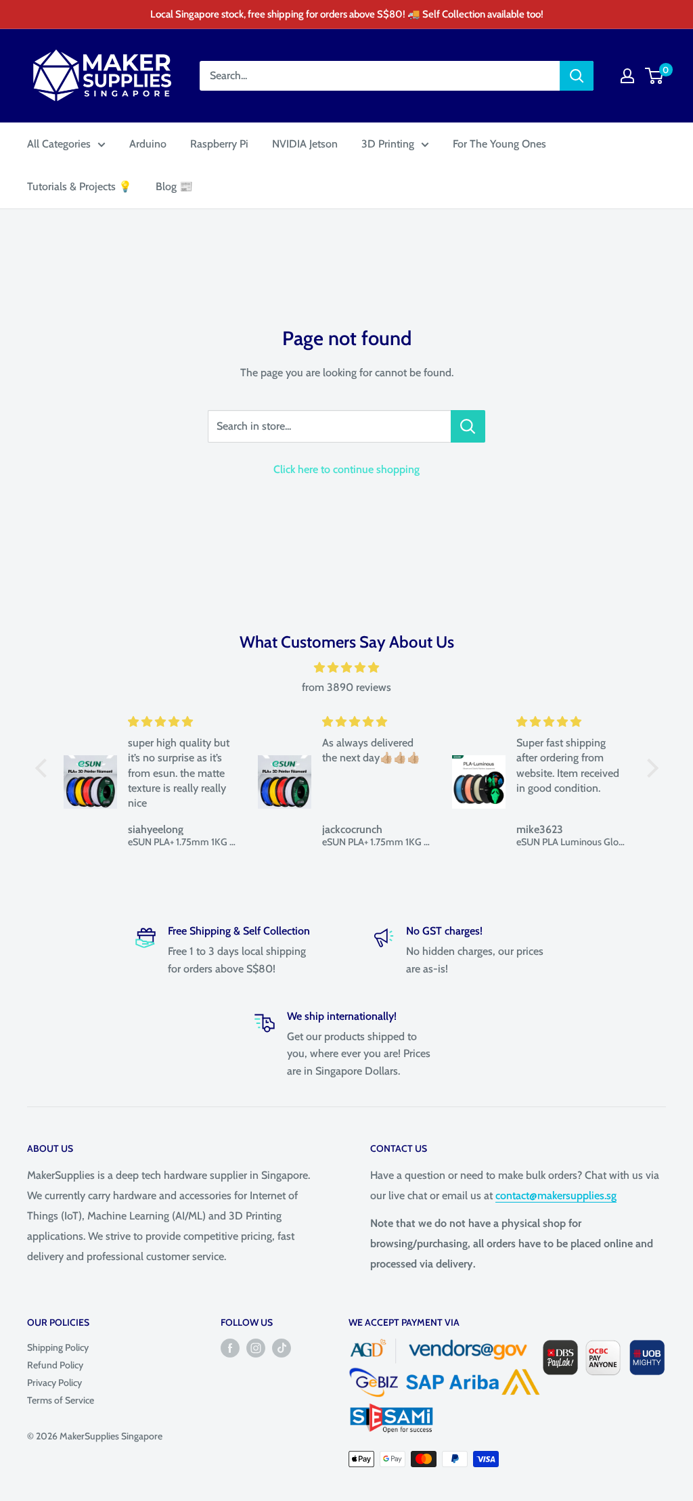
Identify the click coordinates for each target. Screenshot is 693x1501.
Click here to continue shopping (346, 469)
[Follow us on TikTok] (281, 1348)
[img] (347, 668)
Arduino (147, 143)
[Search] (577, 76)
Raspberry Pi (219, 143)
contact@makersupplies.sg (556, 1195)
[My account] (627, 75)
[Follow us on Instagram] (255, 1348)
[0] (654, 76)
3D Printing (387, 143)
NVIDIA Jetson (305, 143)
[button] (44, 768)
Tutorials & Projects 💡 (79, 186)
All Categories (59, 143)
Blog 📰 (174, 186)
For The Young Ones (499, 143)
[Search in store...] (468, 426)
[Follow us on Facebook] (230, 1348)
